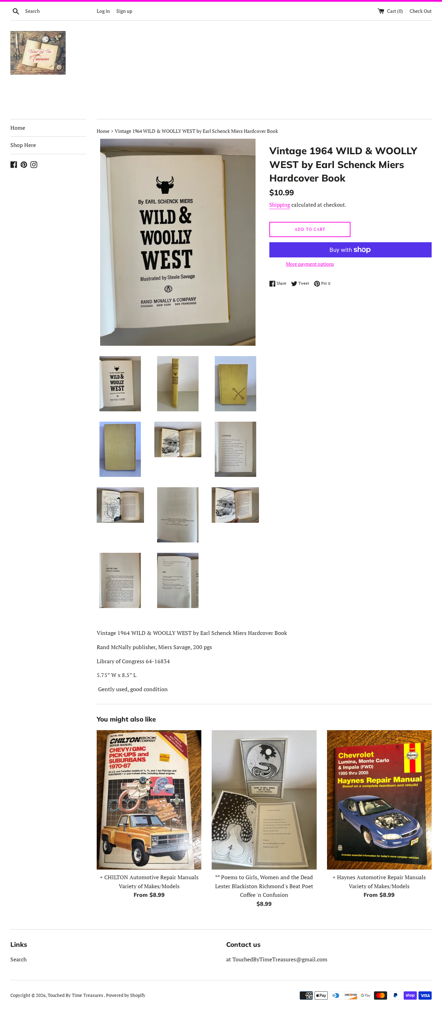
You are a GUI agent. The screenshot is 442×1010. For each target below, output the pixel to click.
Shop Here (23, 145)
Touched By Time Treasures (76, 995)
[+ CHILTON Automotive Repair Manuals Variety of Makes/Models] (149, 800)
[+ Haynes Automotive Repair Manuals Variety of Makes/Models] (379, 800)
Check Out (421, 11)
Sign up (124, 11)
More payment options (310, 264)
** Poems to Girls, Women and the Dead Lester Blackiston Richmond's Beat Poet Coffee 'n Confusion (264, 886)
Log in (103, 11)
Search (18, 959)
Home (17, 127)
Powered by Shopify (125, 995)
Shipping (279, 204)
